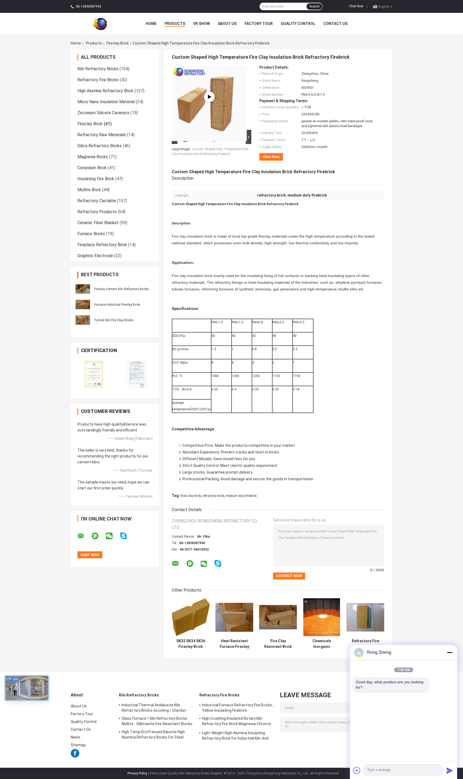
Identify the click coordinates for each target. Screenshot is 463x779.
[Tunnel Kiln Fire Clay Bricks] (83, 320)
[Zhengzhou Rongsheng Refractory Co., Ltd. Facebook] (75, 756)
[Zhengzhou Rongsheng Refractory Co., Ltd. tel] (232, 568)
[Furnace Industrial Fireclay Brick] (83, 304)
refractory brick (213, 496)
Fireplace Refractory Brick (102, 244)
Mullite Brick (89, 189)
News (75, 737)
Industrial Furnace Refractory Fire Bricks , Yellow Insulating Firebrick (238, 707)
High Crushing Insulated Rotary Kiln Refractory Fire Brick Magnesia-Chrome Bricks (236, 722)
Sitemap (78, 745)
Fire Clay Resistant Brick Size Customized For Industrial (278, 644)
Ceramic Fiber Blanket (98, 222)
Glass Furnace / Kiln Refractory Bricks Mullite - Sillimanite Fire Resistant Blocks (157, 721)
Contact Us (335, 23)
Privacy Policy (137, 773)
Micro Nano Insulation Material (106, 101)
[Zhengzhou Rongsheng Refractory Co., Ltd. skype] (127, 536)
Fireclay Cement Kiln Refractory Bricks (121, 289)
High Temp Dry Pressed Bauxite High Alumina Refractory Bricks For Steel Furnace (153, 735)
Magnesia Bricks (92, 156)
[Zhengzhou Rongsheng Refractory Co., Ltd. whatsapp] (98, 536)
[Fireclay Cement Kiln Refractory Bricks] (83, 288)
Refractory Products (97, 211)
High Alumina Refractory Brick (105, 90)
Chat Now (356, 6)
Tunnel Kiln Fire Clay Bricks (113, 320)
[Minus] (449, 652)
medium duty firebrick (241, 496)
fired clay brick (191, 496)
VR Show (201, 23)
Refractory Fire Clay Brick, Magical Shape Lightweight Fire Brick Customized (365, 644)
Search (314, 6)
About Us (227, 23)
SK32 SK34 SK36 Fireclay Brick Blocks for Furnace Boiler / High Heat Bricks (191, 644)
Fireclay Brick (117, 43)
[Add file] (357, 770)
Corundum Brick (92, 167)
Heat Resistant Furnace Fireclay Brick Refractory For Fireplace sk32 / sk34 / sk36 (234, 644)
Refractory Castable (96, 200)
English (383, 6)
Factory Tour (259, 23)
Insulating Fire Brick (95, 178)
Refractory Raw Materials (101, 134)
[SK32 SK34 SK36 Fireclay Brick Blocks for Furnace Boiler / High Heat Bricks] (191, 617)
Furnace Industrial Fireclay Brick (117, 305)
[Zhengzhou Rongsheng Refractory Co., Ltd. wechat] (112, 536)
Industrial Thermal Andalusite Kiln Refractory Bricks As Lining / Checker (154, 707)
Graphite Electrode (95, 255)
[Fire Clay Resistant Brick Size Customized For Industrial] (278, 617)
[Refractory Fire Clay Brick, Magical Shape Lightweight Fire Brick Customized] (365, 617)
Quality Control (298, 23)
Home (151, 23)
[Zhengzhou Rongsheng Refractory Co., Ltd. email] (84, 536)
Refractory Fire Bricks (98, 79)
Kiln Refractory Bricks (97, 68)
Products (175, 23)
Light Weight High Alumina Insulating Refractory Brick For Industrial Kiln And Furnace (235, 736)
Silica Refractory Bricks (99, 145)
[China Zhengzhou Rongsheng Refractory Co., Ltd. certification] (93, 374)
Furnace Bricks (91, 233)
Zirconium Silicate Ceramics (103, 112)
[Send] (449, 770)
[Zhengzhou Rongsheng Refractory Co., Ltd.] (100, 23)
